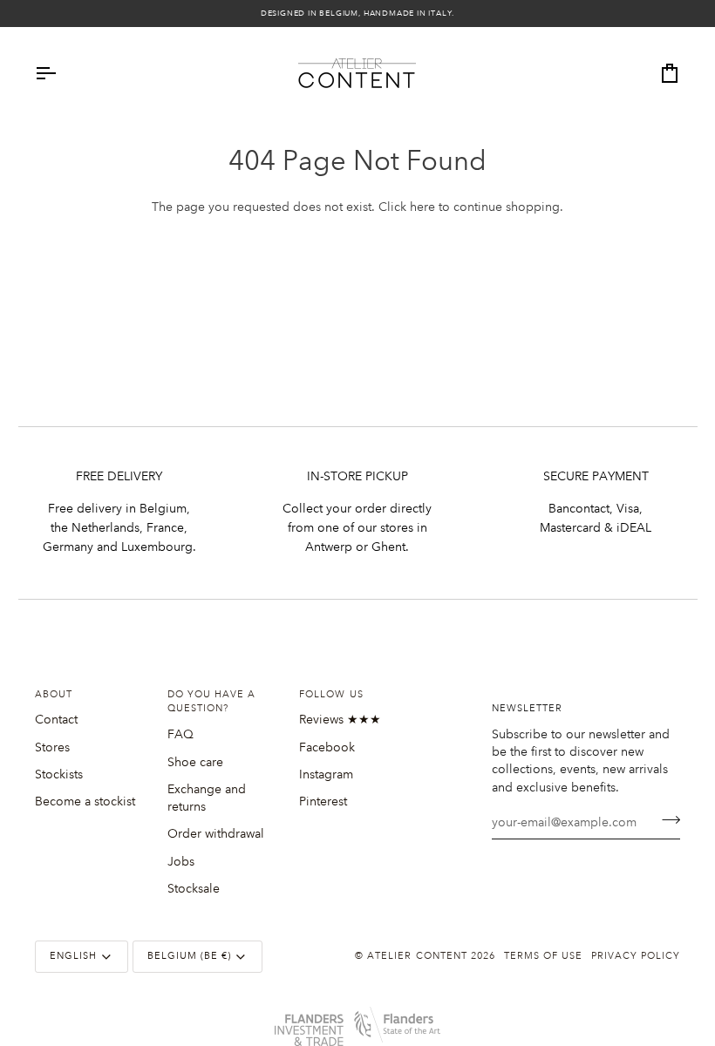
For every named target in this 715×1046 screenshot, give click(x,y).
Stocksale (193, 888)
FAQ (180, 734)
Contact (56, 719)
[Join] (665, 820)
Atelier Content (416, 956)
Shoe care (195, 762)
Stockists (59, 774)
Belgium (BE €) (189, 956)
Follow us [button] (331, 695)
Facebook (327, 747)
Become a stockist (85, 801)
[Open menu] (61, 73)
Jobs (180, 861)
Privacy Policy (635, 956)
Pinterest (323, 801)
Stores (52, 747)
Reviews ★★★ (340, 719)
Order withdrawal (215, 833)
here (422, 206)
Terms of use (543, 956)
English (73, 956)
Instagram (326, 774)
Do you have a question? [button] (211, 702)
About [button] (53, 695)
